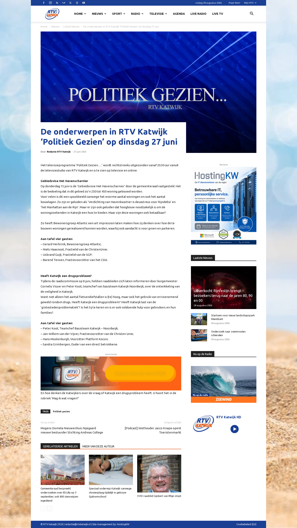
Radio (135, 13)
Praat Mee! (234, 3)
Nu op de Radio (202, 354)
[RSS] (57, 3)
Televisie (156, 13)
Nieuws (97, 13)
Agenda (179, 13)
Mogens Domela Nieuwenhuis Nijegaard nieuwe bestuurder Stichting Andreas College (72, 430)
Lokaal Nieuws (71, 26)
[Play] (235, 429)
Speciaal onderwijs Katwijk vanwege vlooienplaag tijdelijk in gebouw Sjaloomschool (110, 492)
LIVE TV (217, 13)
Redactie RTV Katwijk (59, 151)
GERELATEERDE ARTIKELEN (60, 446)
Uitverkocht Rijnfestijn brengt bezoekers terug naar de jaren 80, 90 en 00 (223, 295)
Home (78, 13)
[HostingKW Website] (223, 206)
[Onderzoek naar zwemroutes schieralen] (199, 335)
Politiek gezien (61, 411)
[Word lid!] (111, 373)
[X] (70, 3)
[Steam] (64, 3)
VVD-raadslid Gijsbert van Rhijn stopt (159, 495)
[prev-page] (43, 508)
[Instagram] (50, 3)
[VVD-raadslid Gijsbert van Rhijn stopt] (159, 473)
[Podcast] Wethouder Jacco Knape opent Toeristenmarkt (153, 430)
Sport (117, 13)
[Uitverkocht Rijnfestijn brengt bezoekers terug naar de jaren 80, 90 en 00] (223, 287)
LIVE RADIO (198, 13)
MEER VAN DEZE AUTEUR (98, 446)
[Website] (77, 3)
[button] (251, 14)
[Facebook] (44, 3)
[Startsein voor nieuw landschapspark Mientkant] (199, 319)
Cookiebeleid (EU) (246, 524)
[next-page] (49, 508)
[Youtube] (84, 3)
